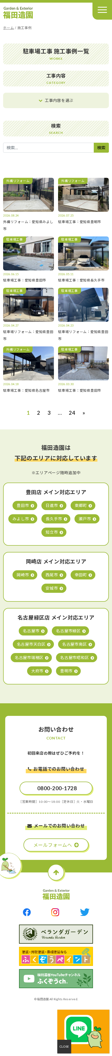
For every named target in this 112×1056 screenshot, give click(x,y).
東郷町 (81, 505)
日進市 (52, 505)
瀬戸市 (85, 518)
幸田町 (81, 574)
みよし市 (21, 518)
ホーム (8, 28)
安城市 (52, 588)
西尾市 (52, 574)
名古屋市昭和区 (74, 657)
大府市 (37, 670)
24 (72, 413)
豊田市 (23, 505)
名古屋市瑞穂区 (29, 657)
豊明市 (66, 670)
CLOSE (64, 1046)
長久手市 (54, 518)
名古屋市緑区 (68, 630)
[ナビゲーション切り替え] (102, 10)
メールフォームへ (52, 845)
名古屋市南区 (74, 644)
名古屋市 (31, 630)
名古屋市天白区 (31, 644)
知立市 (52, 532)
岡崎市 (23, 574)
